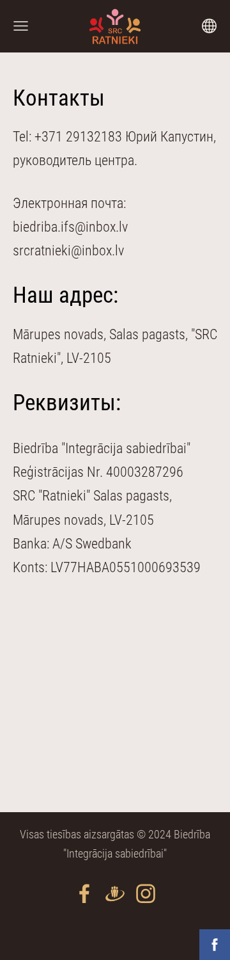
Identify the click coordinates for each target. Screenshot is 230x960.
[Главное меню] (20, 26)
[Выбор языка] (209, 26)
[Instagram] (146, 893)
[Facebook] (84, 893)
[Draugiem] (115, 893)
